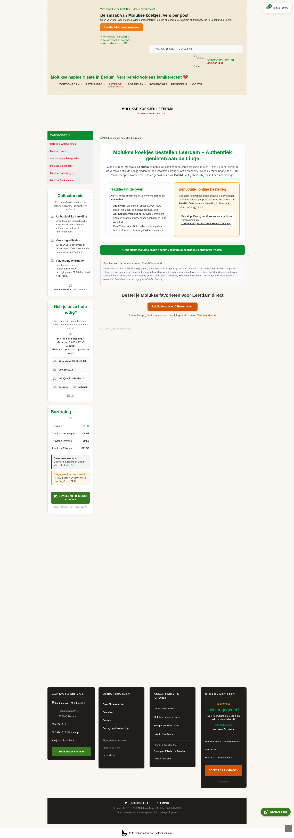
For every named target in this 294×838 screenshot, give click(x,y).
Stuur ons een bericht (71, 751)
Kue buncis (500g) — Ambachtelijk (223, 436)
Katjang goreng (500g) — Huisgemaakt (172, 345)
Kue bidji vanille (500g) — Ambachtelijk (122, 438)
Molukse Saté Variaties (62, 180)
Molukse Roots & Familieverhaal (222, 741)
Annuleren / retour (111, 747)
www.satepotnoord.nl (147, 812)
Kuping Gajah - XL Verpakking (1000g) (172, 578)
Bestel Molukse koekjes (121, 27)
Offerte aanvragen (224, 770)
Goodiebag (122, 343)
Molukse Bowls (58, 151)
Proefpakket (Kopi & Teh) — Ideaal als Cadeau (223, 624)
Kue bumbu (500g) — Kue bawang (172, 436)
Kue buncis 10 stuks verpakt (122, 483)
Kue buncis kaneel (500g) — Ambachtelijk (223, 485)
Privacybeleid (109, 755)
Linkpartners (223, 782)
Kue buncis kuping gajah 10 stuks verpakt (122, 531)
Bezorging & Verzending (116, 728)
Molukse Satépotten (61, 165)
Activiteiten (210, 749)
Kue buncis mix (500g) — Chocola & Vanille (172, 531)
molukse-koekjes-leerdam (151, 113)
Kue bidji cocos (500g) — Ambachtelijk (172, 392)
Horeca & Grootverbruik (63, 143)
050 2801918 (59, 724)
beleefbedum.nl (164, 833)
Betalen (107, 720)
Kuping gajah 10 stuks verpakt (223, 576)
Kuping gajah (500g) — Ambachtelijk (122, 578)
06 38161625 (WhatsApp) (65, 732)
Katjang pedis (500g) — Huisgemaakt (223, 345)
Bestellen (108, 712)
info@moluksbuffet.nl (63, 740)
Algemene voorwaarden (114, 740)
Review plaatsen (223, 724)
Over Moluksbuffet (113, 704)
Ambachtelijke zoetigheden (64, 158)
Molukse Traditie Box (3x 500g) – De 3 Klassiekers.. (172, 624)
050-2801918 (215, 63)
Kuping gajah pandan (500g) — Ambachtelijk (122, 624)
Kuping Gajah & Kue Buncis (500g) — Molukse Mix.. (223, 531)
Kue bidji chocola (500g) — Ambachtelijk (122, 392)
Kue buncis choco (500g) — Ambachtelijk (172, 485)
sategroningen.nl (169, 812)
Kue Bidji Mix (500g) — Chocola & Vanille (222, 392)
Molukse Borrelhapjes (62, 173)
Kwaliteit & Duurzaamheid (218, 757)
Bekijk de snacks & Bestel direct (172, 306)
